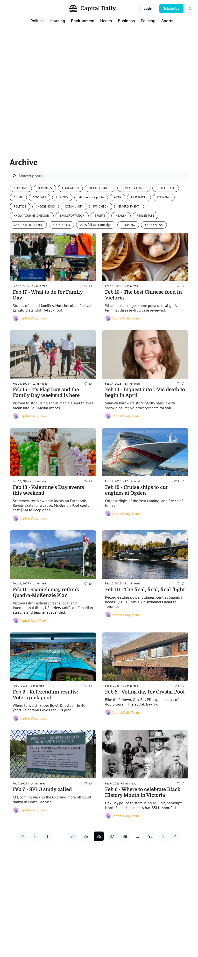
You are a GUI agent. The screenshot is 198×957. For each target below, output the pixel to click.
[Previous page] (35, 836)
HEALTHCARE (165, 188)
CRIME (18, 197)
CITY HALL (21, 188)
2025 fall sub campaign (95, 225)
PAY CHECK (100, 206)
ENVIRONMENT (129, 206)
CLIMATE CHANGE (133, 188)
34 (73, 836)
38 (125, 836)
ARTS (117, 197)
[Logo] (73, 8)
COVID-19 (39, 197)
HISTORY (62, 197)
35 (86, 836)
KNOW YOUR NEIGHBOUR (32, 216)
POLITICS (20, 206)
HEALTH (121, 216)
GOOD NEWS (154, 225)
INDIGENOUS (45, 206)
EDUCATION (70, 188)
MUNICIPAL (139, 197)
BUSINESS (45, 188)
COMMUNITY (74, 206)
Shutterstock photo (91, 197)
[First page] (23, 836)
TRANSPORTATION (72, 216)
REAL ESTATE (145, 216)
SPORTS (100, 216)
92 (150, 836)
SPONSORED (61, 225)
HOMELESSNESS (100, 188)
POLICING (163, 197)
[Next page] (163, 836)
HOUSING (128, 225)
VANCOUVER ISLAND (28, 225)
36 (99, 836)
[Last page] (175, 836)
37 (112, 836)
